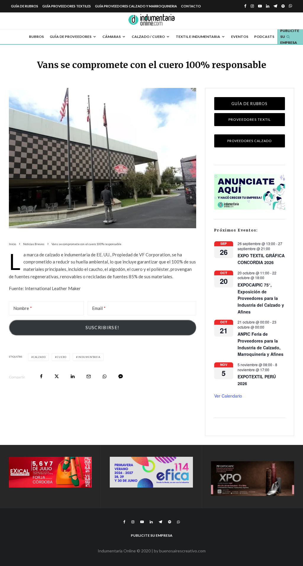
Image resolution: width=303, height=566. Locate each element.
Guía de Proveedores (70, 36)
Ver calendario (228, 396)
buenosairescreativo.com (182, 550)
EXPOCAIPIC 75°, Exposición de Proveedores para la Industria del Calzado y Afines (261, 298)
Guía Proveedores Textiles (66, 6)
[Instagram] (252, 6)
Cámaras (111, 36)
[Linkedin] (267, 6)
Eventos (239, 36)
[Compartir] (41, 376)
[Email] (88, 376)
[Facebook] (245, 6)
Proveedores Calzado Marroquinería (249, 143)
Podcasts (264, 36)
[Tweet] (56, 376)
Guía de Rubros (24, 6)
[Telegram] (275, 6)
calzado (39, 357)
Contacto (191, 6)
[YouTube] (260, 6)
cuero (62, 357)
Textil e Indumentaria (198, 36)
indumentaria (89, 357)
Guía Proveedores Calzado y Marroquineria (136, 6)
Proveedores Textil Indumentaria (249, 121)
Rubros (36, 36)
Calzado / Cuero (148, 36)
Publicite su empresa (152, 535)
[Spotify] (283, 6)
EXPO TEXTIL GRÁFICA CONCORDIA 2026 (261, 259)
